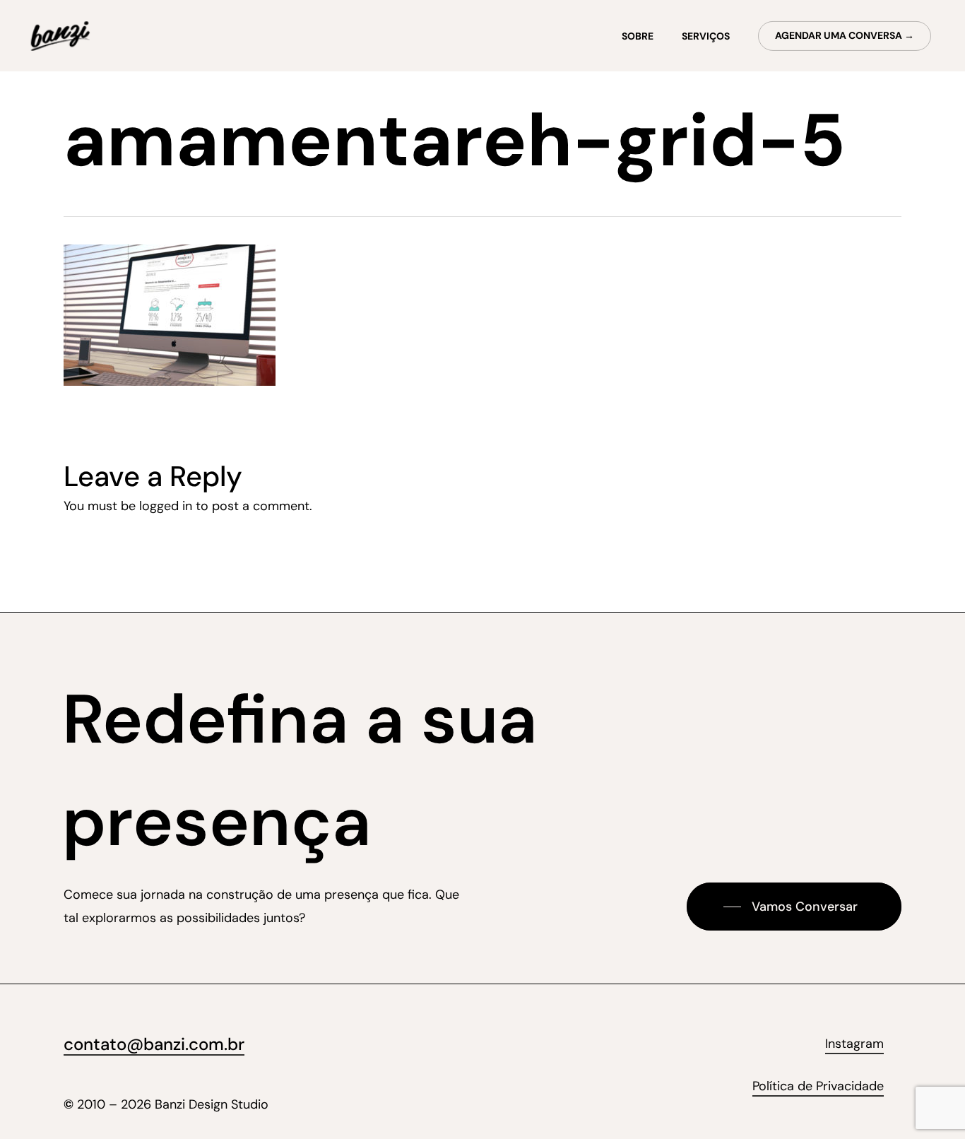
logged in (165, 505)
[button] (794, 906)
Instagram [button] (854, 1043)
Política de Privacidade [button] (818, 1086)
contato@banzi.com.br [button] (154, 1044)
